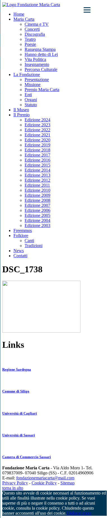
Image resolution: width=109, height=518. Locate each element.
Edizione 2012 (37, 180)
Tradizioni (33, 245)
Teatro (30, 39)
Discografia (35, 34)
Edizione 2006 (37, 210)
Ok (69, 513)
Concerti (32, 29)
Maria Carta (23, 19)
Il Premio (21, 114)
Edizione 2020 (37, 140)
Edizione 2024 (37, 119)
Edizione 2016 (37, 160)
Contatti (20, 255)
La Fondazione (26, 74)
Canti (29, 240)
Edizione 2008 (37, 200)
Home (18, 14)
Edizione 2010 (37, 190)
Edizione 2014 (37, 170)
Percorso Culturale (41, 69)
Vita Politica (35, 59)
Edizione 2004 (37, 220)
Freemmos (22, 230)
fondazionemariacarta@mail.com (45, 478)
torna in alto (12, 488)
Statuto (31, 104)
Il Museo (21, 109)
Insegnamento (37, 64)
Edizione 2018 (37, 150)
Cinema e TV (37, 24)
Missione (33, 84)
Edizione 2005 (37, 215)
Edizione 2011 (37, 185)
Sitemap (67, 483)
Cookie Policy (44, 483)
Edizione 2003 (37, 225)
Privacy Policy (15, 483)
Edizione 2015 (37, 165)
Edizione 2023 (37, 124)
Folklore (20, 235)
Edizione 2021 (37, 135)
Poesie (30, 44)
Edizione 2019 (37, 145)
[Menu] (87, 9)
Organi (31, 99)
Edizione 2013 (37, 175)
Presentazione (37, 79)
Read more (81, 513)
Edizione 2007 (37, 205)
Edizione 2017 (37, 155)
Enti (28, 94)
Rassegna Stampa (40, 49)
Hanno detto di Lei (41, 54)
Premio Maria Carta (42, 89)
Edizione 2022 (37, 129)
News (18, 250)
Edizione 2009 (37, 195)
